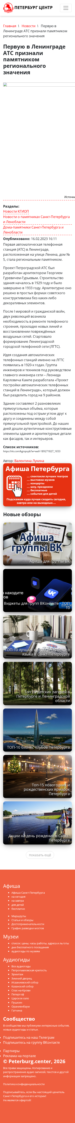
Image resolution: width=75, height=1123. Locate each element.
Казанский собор (22, 986)
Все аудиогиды (21, 966)
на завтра (17, 900)
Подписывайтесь (14, 1092)
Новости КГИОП (16, 211)
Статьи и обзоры (22, 920)
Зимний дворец (21, 978)
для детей (17, 905)
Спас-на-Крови (20, 990)
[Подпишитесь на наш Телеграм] (54, 8)
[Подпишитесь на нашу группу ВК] (58, 8)
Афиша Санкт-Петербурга (28, 893)
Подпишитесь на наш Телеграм (28, 1037)
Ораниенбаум (20, 1006)
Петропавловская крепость (29, 970)
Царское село (20, 998)
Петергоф (17, 994)
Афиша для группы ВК (50, 561)
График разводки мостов (27, 928)
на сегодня (18, 896)
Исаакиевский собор (24, 982)
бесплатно (18, 909)
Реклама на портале (19, 1056)
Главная (9, 26)
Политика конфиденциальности (24, 1084)
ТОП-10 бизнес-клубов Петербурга (38, 747)
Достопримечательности (27, 924)
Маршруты (18, 916)
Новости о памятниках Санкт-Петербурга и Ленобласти (36, 219)
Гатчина (16, 1010)
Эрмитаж (17, 974)
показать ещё (40, 855)
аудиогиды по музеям (25, 951)
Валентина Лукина (29, 460)
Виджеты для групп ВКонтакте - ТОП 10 (37, 605)
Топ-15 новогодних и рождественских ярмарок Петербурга (47, 789)
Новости (28, 26)
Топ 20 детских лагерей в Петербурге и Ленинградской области (43, 696)
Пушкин (16, 1002)
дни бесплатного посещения (30, 947)
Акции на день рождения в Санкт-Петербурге (39, 838)
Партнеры (11, 1051)
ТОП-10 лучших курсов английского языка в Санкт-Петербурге (37, 652)
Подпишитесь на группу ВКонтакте (31, 1042)
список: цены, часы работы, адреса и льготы (40, 943)
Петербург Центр (33, 7)
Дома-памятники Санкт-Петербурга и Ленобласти (33, 230)
